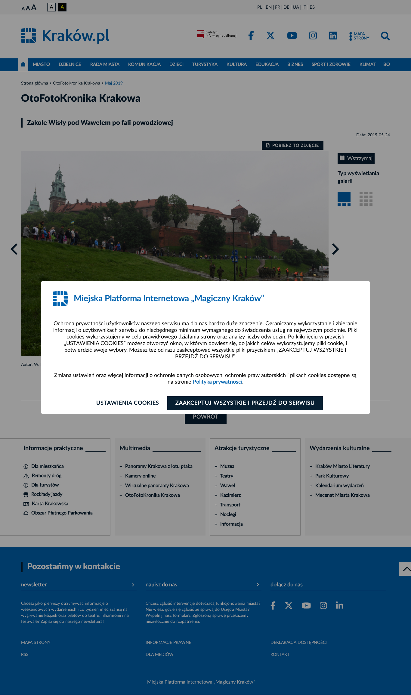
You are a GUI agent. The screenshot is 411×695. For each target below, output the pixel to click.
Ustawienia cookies (127, 403)
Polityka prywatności (217, 382)
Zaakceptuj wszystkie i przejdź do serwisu (245, 403)
